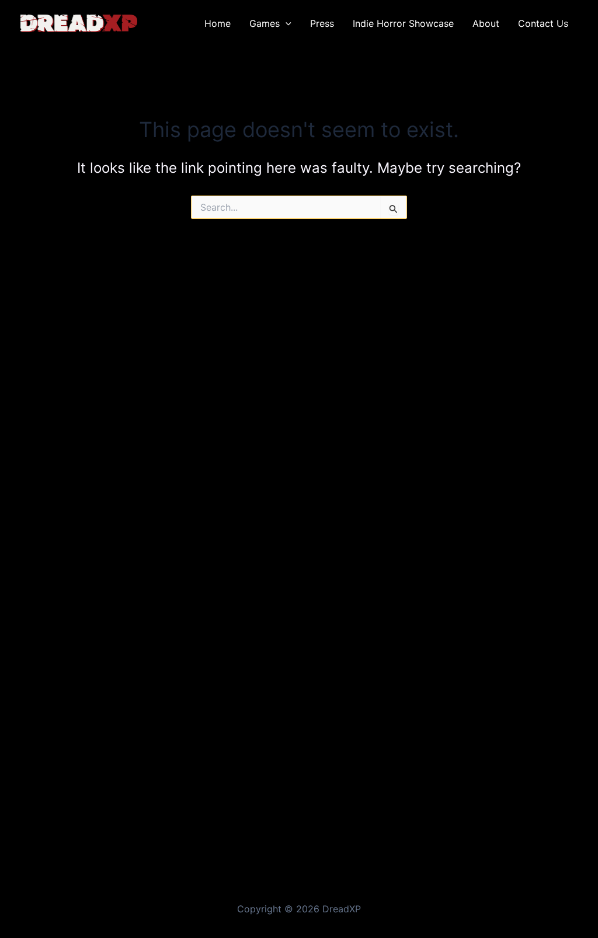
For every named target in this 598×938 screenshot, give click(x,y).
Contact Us (543, 23)
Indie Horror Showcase (403, 23)
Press (322, 23)
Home (217, 23)
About (485, 23)
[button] (285, 23)
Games (264, 23)
